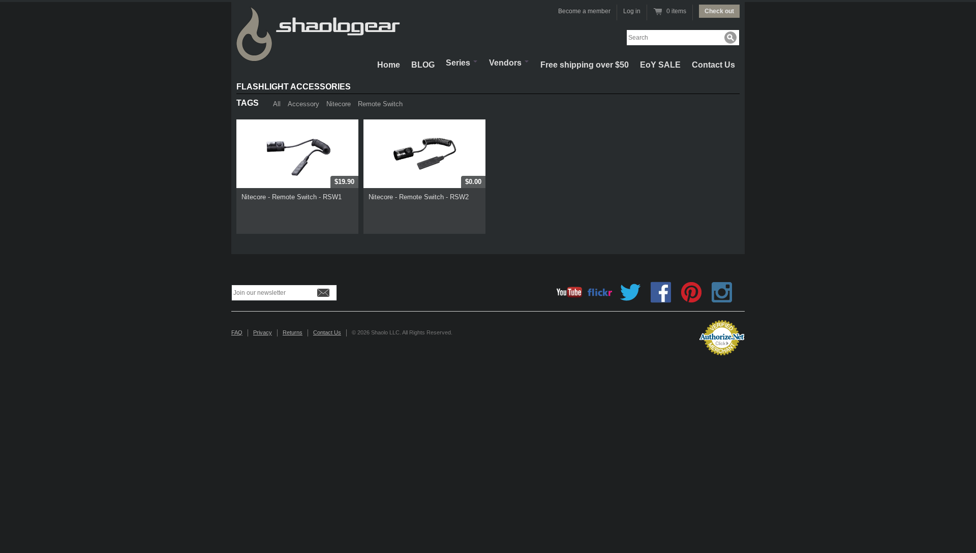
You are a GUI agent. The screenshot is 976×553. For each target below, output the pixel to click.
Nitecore (338, 104)
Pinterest (691, 292)
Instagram (722, 292)
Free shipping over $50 (584, 64)
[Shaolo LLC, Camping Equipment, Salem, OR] (651, 333)
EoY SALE (660, 64)
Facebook (661, 292)
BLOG (423, 64)
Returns (292, 332)
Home (388, 64)
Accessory (303, 104)
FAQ (236, 332)
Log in (631, 11)
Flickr (600, 292)
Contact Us (713, 64)
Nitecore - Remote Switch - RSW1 (291, 197)
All (277, 104)
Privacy (262, 332)
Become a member (584, 11)
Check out (719, 11)
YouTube (569, 292)
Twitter (630, 292)
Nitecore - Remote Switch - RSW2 (419, 197)
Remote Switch (380, 104)
